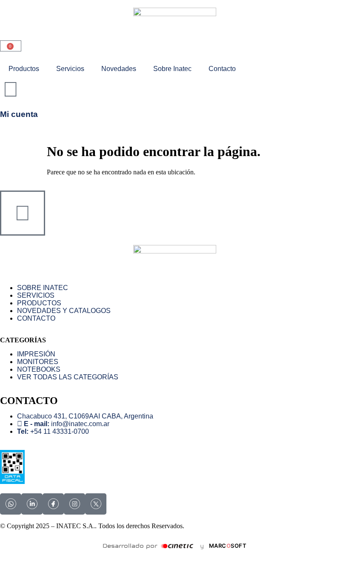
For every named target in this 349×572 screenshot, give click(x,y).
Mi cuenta (19, 114)
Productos (24, 68)
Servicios (70, 68)
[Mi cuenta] (10, 89)
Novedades (118, 68)
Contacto (222, 68)
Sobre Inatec (172, 68)
